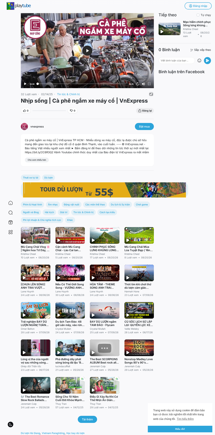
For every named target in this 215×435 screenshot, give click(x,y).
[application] (87, 50)
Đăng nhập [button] (200, 6)
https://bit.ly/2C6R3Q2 (39, 152)
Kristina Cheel (28, 253)
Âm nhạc (53, 204)
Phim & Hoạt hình (32, 204)
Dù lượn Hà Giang (30, 433)
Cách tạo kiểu (107, 212)
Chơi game (142, 204)
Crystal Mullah (63, 328)
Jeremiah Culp (98, 366)
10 (137, 84)
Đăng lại (147, 110)
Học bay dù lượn (75, 433)
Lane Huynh (27, 291)
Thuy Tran (61, 403)
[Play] (25, 84)
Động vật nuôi (71, 204)
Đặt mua (144, 126)
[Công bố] (207, 60)
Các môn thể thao (95, 204)
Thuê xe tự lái (30, 177)
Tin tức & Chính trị (68, 94)
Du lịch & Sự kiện (120, 204)
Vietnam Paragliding (53, 433)
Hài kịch (49, 212)
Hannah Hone (131, 291)
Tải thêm (87, 419)
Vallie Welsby (131, 328)
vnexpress (37, 126)
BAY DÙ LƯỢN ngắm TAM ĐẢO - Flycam (103, 323)
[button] (8, 213)
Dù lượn (48, 177)
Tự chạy (206, 15)
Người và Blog (31, 212)
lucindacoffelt (62, 366)
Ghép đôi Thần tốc (31, 366)
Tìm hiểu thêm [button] (185, 419)
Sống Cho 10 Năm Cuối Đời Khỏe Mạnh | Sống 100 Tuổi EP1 (69, 400)
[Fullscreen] (149, 84)
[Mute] (143, 84)
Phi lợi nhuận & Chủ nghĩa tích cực (42, 220)
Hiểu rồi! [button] (180, 429)
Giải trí (63, 212)
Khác (70, 220)
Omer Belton (27, 328)
